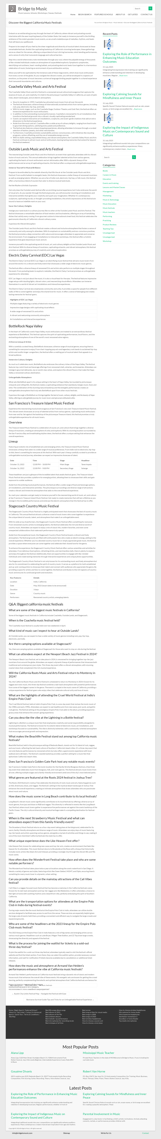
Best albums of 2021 (52, 1012)
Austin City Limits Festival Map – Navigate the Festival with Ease (39, 993)
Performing (107, 216)
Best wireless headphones (91, 1019)
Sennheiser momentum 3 (128, 1017)
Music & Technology (111, 200)
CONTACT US (146, 14)
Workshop (107, 241)
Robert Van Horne (94, 1071)
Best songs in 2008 (89, 1014)
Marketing (107, 195)
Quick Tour (19, 1014)
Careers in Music (109, 175)
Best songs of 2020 (89, 1017)
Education (107, 179)
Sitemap (66, 1133)
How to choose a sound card (92, 1021)
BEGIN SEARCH (84, 14)
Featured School (31, 1010)
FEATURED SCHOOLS (103, 14)
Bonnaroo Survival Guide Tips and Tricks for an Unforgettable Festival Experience (60, 999)
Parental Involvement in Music (101, 1114)
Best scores (86, 1010)
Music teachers (109, 212)
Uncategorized (109, 237)
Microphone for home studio (129, 1012)
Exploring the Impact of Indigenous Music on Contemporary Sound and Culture (126, 131)
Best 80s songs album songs (55, 1010)
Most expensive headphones (129, 1014)
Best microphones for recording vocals (59, 1021)
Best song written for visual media (94, 1012)
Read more (123, 75)
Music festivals (109, 208)
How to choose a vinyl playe (92, 1023)
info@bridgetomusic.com (22, 1133)
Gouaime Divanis (21, 1071)
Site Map (12, 1017)
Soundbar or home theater (128, 1019)
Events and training (110, 183)
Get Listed (20, 1012)
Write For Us (106, 1133)
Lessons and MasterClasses (114, 187)
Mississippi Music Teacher (98, 1052)
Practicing (107, 220)
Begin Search (19, 1010)
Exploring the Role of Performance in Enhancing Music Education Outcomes (127, 57)
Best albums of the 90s (53, 1014)
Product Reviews (109, 224)
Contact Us (30, 1012)
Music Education (109, 204)
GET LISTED (133, 14)
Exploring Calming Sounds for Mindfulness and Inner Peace (122, 96)
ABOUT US (120, 14)
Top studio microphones (128, 1021)
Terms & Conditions (31, 1014)
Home (72, 14)
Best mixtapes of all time (54, 1023)
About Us (12, 1012)
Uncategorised (109, 233)
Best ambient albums (53, 1017)
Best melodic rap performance (56, 1019)
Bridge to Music (32, 8)
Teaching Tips (108, 229)
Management (108, 191)
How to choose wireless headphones (132, 1010)
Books (105, 171)
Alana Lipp (17, 1052)
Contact (145, 1133)
